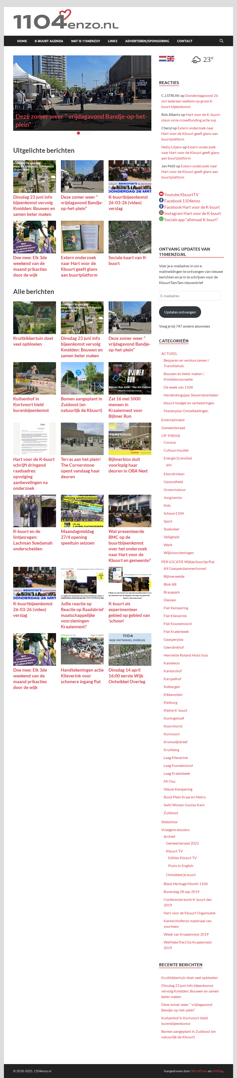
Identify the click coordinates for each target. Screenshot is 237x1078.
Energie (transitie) (178, 458)
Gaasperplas (174, 639)
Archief (169, 836)
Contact (185, 41)
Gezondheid (173, 481)
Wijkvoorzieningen (179, 552)
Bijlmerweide (174, 576)
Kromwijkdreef (175, 742)
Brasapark (172, 592)
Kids (167, 505)
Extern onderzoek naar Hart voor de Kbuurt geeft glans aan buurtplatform (79, 266)
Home (22, 41)
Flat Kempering (176, 608)
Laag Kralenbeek (177, 773)
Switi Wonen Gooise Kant (184, 805)
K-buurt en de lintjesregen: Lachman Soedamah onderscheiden (33, 540)
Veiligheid (171, 537)
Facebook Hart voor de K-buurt (192, 207)
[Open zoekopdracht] (221, 41)
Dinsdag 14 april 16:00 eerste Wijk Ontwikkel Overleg (127, 675)
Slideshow (169, 822)
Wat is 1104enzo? (85, 41)
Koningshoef (174, 718)
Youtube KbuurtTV (181, 194)
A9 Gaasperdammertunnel (185, 568)
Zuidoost (171, 812)
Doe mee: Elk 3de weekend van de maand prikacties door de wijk (30, 266)
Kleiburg (170, 702)
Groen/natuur (175, 489)
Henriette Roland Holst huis (186, 655)
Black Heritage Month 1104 (186, 883)
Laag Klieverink (176, 757)
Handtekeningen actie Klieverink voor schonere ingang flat (82, 675)
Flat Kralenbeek (176, 631)
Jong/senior (173, 497)
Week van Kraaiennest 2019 (186, 934)
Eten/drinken (174, 474)
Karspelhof (172, 678)
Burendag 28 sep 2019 (181, 891)
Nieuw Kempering (178, 789)
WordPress (199, 1071)
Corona (170, 442)
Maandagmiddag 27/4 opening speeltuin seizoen (78, 537)
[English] (171, 58)
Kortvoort (172, 734)
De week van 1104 (178, 387)
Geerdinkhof (174, 647)
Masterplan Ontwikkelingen (186, 410)
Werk (168, 544)
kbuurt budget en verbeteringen (189, 403)
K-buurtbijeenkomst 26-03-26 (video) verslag (128, 202)
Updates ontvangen (180, 312)
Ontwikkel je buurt (181, 874)
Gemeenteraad (173, 427)
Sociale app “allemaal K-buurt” (191, 219)
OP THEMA (170, 435)
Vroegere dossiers (175, 829)
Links (112, 41)
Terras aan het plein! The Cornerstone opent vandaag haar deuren (81, 467)
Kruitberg (171, 749)
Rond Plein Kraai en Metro (185, 797)
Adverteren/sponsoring (147, 41)
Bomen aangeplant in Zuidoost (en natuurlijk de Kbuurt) (81, 404)
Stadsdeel (171, 529)
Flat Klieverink (175, 615)
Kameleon (172, 663)
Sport (168, 521)
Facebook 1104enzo (182, 200)
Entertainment (173, 420)
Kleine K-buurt (175, 710)
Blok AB (170, 584)
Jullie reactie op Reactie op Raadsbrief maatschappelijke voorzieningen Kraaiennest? (82, 615)
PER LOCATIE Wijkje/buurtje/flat (188, 561)
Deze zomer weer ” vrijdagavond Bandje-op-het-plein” (82, 202)
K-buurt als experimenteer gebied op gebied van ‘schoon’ (129, 612)
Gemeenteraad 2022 (182, 843)
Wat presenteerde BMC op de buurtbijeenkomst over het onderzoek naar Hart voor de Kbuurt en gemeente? (130, 546)
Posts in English (180, 865)
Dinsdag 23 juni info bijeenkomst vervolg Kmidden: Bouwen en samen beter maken (34, 205)
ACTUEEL (169, 353)
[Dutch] (163, 58)
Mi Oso (169, 781)
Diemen (170, 600)
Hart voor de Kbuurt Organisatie (189, 913)
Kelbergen (172, 686)
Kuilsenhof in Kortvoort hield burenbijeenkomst (31, 404)
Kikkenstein (173, 694)
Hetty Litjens (171, 147)
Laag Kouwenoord (178, 765)
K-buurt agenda (49, 41)
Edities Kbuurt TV (182, 857)
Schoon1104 (174, 513)
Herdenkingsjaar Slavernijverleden (191, 395)
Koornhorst (173, 726)
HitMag (217, 1071)
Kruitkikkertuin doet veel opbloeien (33, 341)
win (169, 464)
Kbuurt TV (174, 851)
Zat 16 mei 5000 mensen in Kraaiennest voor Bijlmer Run (126, 407)
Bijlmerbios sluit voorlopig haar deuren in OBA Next (128, 464)
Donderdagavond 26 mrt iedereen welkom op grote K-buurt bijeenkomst (189, 101)
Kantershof (173, 671)
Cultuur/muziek (176, 450)
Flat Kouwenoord (178, 623)
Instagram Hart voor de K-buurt (192, 213)
